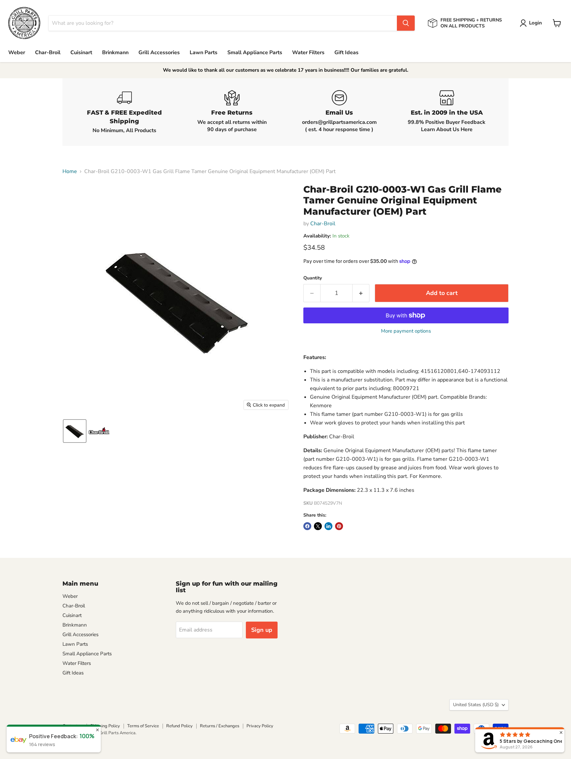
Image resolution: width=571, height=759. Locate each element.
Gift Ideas (346, 52)
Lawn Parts (203, 52)
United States (476, 705)
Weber (16, 52)
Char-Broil (47, 52)
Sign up (261, 630)
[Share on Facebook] (307, 526)
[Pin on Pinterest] (339, 526)
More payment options (406, 331)
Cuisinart (81, 52)
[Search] (406, 23)
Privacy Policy (260, 726)
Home (69, 171)
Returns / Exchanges (219, 726)
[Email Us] (339, 112)
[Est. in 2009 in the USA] (446, 112)
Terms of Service (143, 726)
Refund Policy (179, 726)
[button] (532, 23)
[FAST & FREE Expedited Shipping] (124, 112)
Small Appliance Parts (254, 52)
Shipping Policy (105, 726)
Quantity (312, 278)
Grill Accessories (159, 52)
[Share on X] (318, 526)
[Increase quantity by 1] (361, 293)
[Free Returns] (232, 112)
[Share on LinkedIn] (328, 526)
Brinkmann (115, 52)
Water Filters (308, 52)
